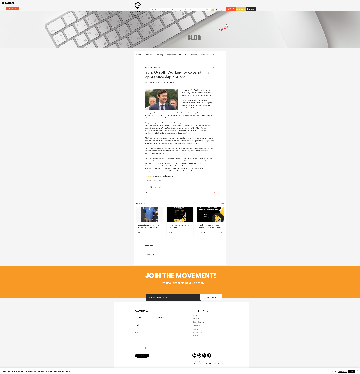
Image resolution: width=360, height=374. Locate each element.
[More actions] (213, 67)
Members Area (197, 332)
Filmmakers (148, 55)
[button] (199, 9)
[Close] (358, 371)
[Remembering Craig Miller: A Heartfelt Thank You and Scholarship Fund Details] (149, 214)
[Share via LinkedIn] (155, 187)
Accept (352, 371)
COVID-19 (182, 55)
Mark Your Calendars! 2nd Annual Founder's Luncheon (210, 226)
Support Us (196, 326)
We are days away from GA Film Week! (179, 226)
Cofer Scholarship (198, 322)
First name (138, 317)
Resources (196, 329)
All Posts (138, 55)
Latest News (204, 55)
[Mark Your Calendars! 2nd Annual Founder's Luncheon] (210, 214)
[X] (9, 3)
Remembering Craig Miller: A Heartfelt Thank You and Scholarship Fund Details (148, 226)
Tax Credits (193, 55)
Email (148, 292)
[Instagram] (6, 3)
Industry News (171, 55)
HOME (195, 315)
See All (222, 203)
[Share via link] (160, 187)
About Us (196, 319)
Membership (159, 55)
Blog (213, 55)
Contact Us (196, 336)
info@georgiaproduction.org (215, 363)
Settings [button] (334, 371)
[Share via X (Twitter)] (151, 187)
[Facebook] (12, 3)
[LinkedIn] (3, 3)
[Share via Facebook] (146, 187)
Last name (161, 317)
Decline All (342, 371)
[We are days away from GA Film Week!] (180, 214)
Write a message (140, 333)
